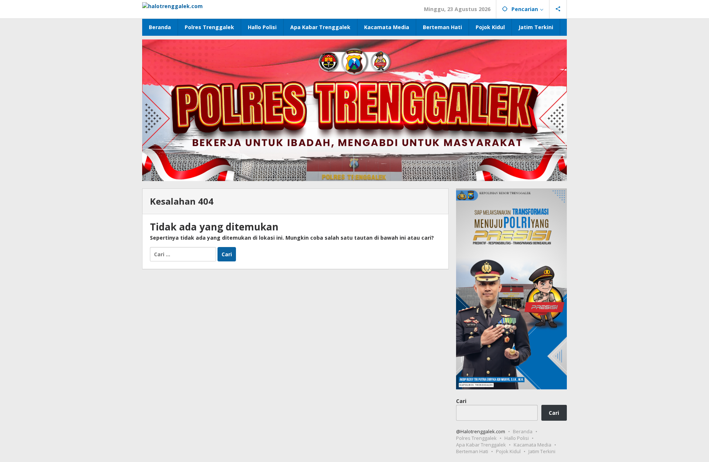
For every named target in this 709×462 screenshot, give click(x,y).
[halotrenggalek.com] (172, 5)
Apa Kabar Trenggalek (481, 444)
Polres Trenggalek (476, 438)
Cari (461, 400)
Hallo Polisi (516, 438)
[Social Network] (558, 9)
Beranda (522, 431)
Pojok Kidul (508, 451)
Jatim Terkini (541, 451)
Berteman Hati (472, 451)
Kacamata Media (532, 444)
